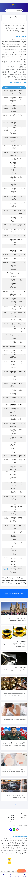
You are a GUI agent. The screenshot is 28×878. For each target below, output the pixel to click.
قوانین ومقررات (10, 819)
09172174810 (6, 567)
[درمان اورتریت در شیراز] (14, 715)
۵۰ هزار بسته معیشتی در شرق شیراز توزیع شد (17, 742)
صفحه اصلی (24, 815)
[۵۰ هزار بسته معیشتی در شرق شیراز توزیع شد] (14, 740)
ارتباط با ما (11, 822)
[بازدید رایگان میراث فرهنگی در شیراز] (14, 615)
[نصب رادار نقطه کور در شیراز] (14, 665)
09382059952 (5, 568)
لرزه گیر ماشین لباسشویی (21, 641)
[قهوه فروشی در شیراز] (14, 689)
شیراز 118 (10, 871)
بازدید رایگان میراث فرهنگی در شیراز (19, 617)
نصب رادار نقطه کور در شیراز (20, 667)
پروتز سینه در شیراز (22, 768)
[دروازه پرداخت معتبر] (9, 863)
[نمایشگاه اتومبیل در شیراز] (14, 792)
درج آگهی (20, 871)
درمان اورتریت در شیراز (21, 718)
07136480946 (6, 569)
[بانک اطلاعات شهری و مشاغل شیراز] (14, 8)
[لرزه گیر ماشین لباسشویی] (14, 639)
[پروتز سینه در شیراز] (14, 766)
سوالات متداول (10, 817)
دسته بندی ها (23, 817)
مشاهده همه (13, 805)
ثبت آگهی (24, 820)
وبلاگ (12, 815)
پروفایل (24, 822)
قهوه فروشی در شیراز (22, 692)
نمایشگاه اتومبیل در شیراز (21, 794)
